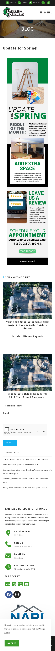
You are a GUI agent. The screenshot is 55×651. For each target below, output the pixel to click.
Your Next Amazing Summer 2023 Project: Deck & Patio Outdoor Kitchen (27, 325)
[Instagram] (17, 594)
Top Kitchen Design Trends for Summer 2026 (20, 464)
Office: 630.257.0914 (23, 546)
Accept (11, 643)
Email (7, 413)
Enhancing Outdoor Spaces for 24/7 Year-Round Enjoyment (28, 396)
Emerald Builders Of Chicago (26, 508)
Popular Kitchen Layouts (27, 336)
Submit (10, 442)
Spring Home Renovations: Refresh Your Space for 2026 (25, 487)
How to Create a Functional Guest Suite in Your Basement (26, 459)
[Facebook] (9, 594)
